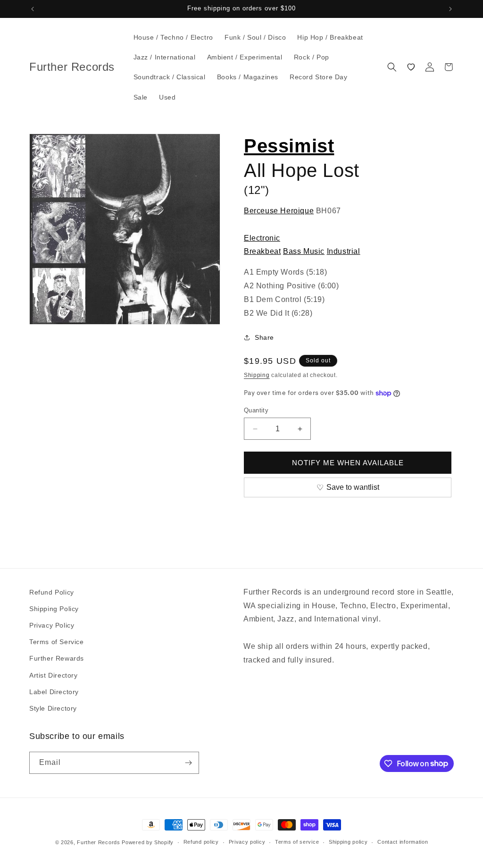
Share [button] (264, 337)
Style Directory (53, 708)
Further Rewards (56, 658)
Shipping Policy (54, 608)
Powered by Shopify (148, 842)
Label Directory (54, 692)
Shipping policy (348, 842)
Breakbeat (262, 251)
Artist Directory (53, 675)
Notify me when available (348, 463)
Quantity (256, 410)
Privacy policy (247, 842)
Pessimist (289, 145)
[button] (392, 67)
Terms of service (297, 842)
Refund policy (201, 842)
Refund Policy (51, 592)
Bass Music (304, 251)
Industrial (343, 251)
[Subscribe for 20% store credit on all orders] (188, 763)
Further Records (98, 842)
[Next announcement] (450, 9)
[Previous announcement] (32, 9)
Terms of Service (56, 642)
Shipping (257, 375)
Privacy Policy (51, 625)
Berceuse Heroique (279, 211)
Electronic (262, 238)
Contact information (402, 842)
